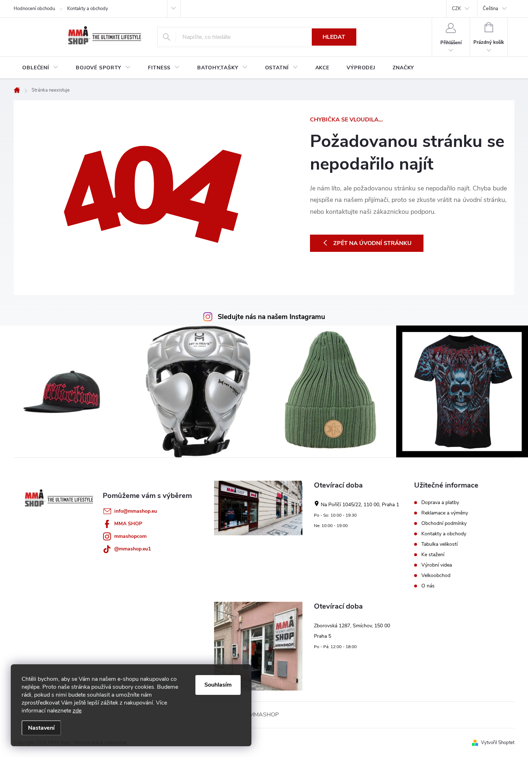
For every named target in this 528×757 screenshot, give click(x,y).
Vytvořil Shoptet (497, 742)
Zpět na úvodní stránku (372, 243)
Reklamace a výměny (444, 513)
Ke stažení (432, 555)
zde (77, 711)
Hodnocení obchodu (34, 8)
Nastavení (41, 728)
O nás (428, 586)
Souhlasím (218, 685)
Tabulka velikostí (439, 544)
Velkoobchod (435, 575)
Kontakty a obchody (87, 8)
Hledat (334, 37)
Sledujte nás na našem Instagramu (271, 317)
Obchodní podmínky (444, 523)
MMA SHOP (128, 523)
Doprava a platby (440, 503)
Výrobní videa (436, 565)
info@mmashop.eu (135, 511)
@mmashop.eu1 (132, 548)
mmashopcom (130, 536)
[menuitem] (40, 68)
